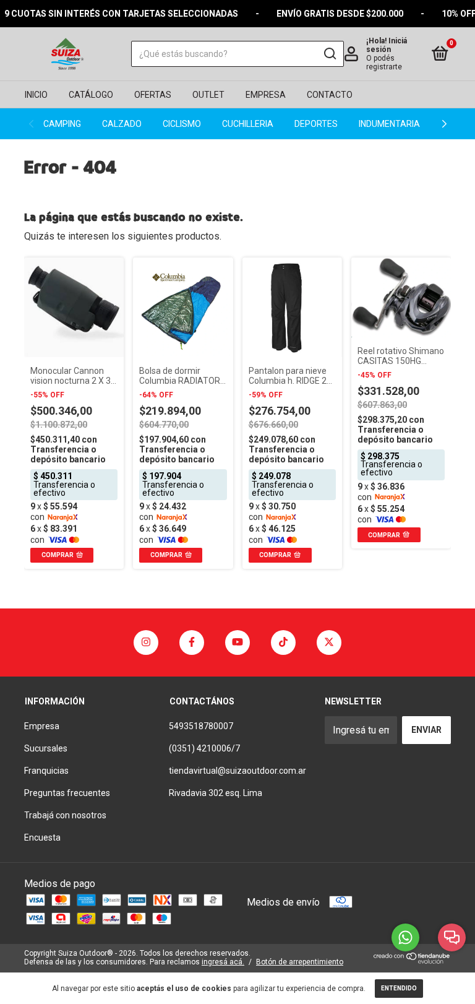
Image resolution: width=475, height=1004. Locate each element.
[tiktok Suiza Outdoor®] (283, 642)
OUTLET (208, 95)
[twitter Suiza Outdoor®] (329, 642)
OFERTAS (152, 95)
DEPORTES (316, 124)
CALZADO (122, 124)
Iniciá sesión (386, 45)
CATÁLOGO (91, 95)
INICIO (36, 95)
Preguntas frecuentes (67, 793)
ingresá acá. (223, 962)
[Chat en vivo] (452, 937)
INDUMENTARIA (389, 124)
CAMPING (62, 124)
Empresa (41, 726)
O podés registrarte (384, 62)
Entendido (399, 988)
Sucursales (45, 748)
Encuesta (42, 837)
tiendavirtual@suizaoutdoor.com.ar (237, 771)
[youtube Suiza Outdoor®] (237, 642)
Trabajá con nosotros (65, 815)
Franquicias (46, 771)
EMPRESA (266, 95)
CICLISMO (182, 124)
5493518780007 (201, 726)
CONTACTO (330, 95)
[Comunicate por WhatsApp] (405, 937)
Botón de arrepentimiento (299, 962)
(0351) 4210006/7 (204, 748)
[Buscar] (329, 54)
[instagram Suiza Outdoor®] (146, 642)
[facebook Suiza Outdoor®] (191, 642)
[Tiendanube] (412, 960)
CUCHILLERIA (247, 124)
